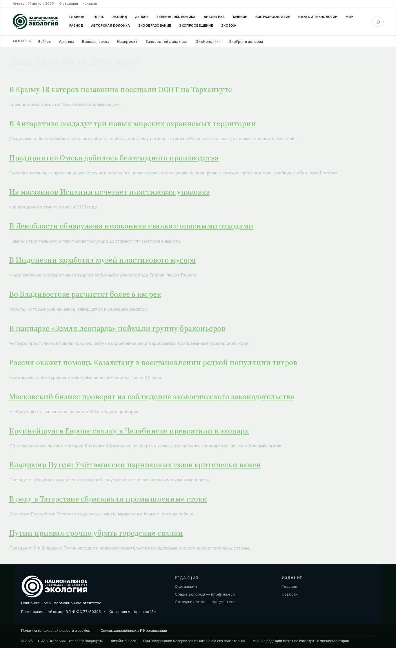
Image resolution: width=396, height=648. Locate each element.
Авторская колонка (110, 25)
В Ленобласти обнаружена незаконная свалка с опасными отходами (131, 226)
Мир (349, 17)
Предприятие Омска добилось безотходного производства (114, 158)
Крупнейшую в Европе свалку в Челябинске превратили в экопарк (129, 431)
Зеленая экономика (176, 17)
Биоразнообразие (272, 17)
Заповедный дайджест (167, 41)
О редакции (68, 3)
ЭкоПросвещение (196, 25)
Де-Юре (141, 17)
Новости (290, 594)
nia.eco (130, 641)
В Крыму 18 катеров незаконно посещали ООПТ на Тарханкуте (120, 89)
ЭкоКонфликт (208, 41)
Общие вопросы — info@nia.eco (205, 594)
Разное (76, 25)
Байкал (44, 41)
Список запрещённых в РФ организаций (134, 631)
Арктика (67, 41)
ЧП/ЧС (99, 17)
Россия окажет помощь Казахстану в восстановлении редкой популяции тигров (153, 362)
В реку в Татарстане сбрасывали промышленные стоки (108, 499)
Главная (77, 17)
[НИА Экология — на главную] (35, 21)
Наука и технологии (317, 17)
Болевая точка (95, 41)
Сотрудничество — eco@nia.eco (205, 601)
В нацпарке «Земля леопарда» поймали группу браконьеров (117, 328)
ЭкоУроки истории (246, 41)
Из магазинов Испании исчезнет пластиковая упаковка (109, 192)
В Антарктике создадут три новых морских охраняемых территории (132, 123)
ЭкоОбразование (154, 25)
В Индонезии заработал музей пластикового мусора (102, 260)
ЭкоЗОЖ (228, 25)
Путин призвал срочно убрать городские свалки (96, 533)
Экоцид (119, 17)
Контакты (89, 3)
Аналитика (214, 17)
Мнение (240, 17)
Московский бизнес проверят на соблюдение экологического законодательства (151, 396)
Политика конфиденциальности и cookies (55, 631)
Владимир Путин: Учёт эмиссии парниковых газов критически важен (135, 465)
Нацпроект (127, 41)
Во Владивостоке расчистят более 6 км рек (85, 294)
